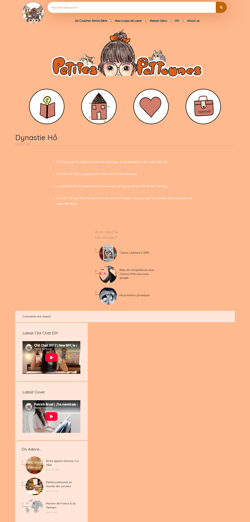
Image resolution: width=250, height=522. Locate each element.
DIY (177, 21)
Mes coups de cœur (128, 21)
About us (193, 21)
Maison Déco (158, 21)
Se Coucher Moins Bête (91, 21)
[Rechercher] (221, 7)
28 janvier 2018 (22, 143)
